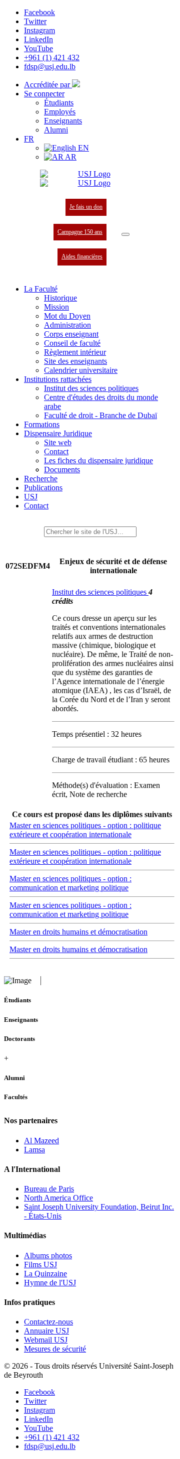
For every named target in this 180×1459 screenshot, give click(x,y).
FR (29, 139)
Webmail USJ (46, 1340)
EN (82, 148)
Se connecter (44, 93)
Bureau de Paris (49, 1188)
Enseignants (63, 120)
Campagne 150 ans (80, 231)
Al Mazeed (41, 1140)
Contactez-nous (48, 1321)
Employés (60, 111)
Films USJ (40, 1264)
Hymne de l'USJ (50, 1282)
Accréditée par (48, 84)
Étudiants (59, 102)
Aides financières (82, 256)
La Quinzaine (45, 1273)
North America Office (58, 1197)
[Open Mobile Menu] (126, 234)
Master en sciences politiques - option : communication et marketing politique (71, 883)
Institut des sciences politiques (100, 592)
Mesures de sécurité (55, 1349)
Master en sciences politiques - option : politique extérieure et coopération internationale (85, 830)
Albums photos (48, 1255)
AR (70, 157)
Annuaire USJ (46, 1331)
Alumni (56, 129)
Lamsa (34, 1149)
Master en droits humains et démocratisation (79, 931)
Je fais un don (86, 206)
